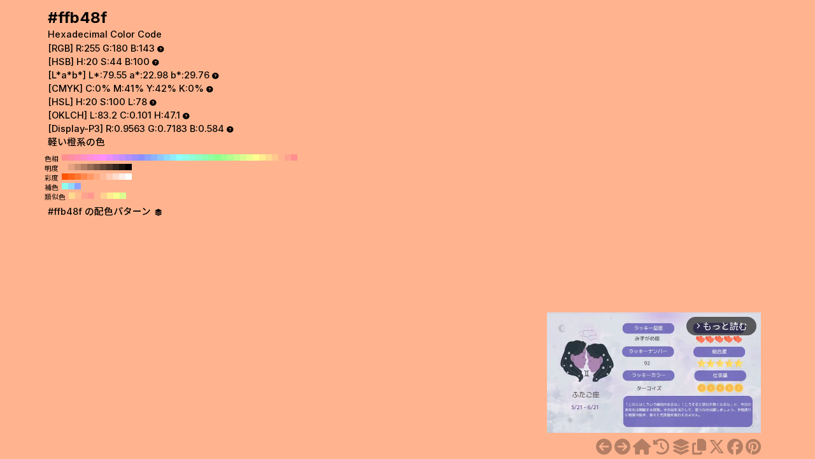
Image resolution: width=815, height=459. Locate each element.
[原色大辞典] (642, 446)
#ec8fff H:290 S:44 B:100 (109, 157)
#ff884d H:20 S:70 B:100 (84, 176)
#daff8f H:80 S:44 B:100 (243, 157)
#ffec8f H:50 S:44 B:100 (262, 157)
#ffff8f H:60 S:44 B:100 (256, 157)
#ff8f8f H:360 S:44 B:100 (65, 157)
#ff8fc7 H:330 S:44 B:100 (84, 157)
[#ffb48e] (604, 446)
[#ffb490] (622, 446)
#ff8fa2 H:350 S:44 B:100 (71, 157)
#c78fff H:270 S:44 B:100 (122, 157)
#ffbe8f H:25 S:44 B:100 (78, 196)
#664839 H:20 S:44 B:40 (103, 167)
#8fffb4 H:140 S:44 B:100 (205, 157)
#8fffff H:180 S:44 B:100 (179, 157)
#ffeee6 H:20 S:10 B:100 (122, 176)
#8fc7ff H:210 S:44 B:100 (160, 157)
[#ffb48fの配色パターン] (681, 446)
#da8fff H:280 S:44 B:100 (116, 157)
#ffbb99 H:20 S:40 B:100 (103, 176)
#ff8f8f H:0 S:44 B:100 (294, 157)
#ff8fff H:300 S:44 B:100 (103, 157)
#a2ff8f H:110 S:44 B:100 (224, 157)
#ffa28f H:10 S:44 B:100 (288, 157)
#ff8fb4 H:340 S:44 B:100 (77, 157)
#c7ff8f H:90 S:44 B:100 (237, 157)
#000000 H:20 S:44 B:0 (128, 167)
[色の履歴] (661, 446)
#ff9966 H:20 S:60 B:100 (90, 176)
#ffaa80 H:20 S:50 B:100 (97, 176)
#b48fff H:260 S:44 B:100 (128, 157)
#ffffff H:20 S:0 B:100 (128, 176)
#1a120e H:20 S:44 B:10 (122, 167)
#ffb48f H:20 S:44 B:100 (281, 157)
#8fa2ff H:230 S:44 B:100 (148, 157)
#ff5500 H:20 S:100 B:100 (65, 176)
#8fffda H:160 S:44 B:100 (192, 157)
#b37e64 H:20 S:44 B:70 (84, 167)
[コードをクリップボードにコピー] (699, 446)
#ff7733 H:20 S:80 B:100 (77, 176)
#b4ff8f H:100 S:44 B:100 (230, 157)
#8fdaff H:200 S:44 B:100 (167, 157)
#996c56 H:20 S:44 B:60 (90, 167)
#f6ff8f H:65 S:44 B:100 (116, 196)
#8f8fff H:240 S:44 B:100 (141, 157)
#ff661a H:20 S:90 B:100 (71, 176)
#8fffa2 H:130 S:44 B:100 (211, 157)
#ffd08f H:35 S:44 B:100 (104, 196)
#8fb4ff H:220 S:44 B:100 (154, 157)
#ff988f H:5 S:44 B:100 (91, 196)
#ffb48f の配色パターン (100, 211)
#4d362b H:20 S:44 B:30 (109, 167)
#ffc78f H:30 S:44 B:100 (275, 157)
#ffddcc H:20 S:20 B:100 (116, 176)
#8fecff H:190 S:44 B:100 (173, 157)
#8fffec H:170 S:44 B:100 (186, 157)
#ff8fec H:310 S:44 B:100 (97, 157)
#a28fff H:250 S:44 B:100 (135, 157)
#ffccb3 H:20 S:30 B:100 (109, 176)
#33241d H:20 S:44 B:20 (116, 167)
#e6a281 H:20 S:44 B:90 (71, 167)
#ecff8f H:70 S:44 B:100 (249, 157)
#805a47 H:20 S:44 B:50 (97, 167)
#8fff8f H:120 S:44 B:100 (218, 157)
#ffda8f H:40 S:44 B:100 (269, 157)
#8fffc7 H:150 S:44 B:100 (198, 157)
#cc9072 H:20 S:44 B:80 (77, 167)
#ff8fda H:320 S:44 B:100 (90, 157)
